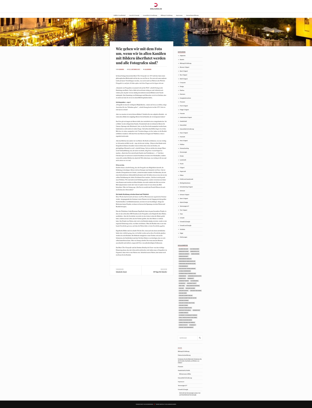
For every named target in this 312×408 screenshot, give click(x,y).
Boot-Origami (184, 71)
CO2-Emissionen (194, 248)
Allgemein (148, 69)
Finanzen (182, 102)
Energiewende (195, 253)
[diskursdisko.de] (156, 6)
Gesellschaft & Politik (184, 370)
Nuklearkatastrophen (193, 285)
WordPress (149, 404)
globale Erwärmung (185, 271)
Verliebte (182, 229)
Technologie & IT (184, 206)
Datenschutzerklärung (192, 15)
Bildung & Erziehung (166, 15)
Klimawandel (194, 280)
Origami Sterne (183, 305)
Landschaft (183, 160)
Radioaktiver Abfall (185, 310)
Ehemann (182, 94)
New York (182, 285)
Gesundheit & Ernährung (150, 15)
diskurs (121, 69)
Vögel (181, 233)
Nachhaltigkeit (191, 283)
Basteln (182, 59)
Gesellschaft (183, 121)
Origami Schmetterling (185, 295)
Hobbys (182, 144)
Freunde (182, 113)
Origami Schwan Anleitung (186, 302)
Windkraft (193, 324)
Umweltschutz (183, 324)
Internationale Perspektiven (187, 273)
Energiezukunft (183, 256)
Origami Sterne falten (185, 307)
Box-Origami (183, 75)
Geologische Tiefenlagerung (187, 268)
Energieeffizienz (183, 251)
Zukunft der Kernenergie (186, 327)
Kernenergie (183, 152)
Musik (181, 163)
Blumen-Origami (184, 67)
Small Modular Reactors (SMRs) (188, 317)
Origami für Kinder (195, 290)
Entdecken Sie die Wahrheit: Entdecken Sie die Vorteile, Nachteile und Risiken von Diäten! (190, 360)
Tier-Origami (183, 210)
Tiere (181, 214)
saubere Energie (183, 312)
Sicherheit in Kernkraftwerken (188, 315)
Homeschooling (184, 148)
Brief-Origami (184, 78)
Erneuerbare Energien (185, 258)
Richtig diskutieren (185, 183)
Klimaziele (182, 283)
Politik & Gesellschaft (119, 15)
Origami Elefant (183, 290)
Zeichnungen (183, 237)
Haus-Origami (184, 132)
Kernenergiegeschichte (194, 275)
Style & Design (184, 202)
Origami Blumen (190, 288)
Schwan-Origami (184, 194)
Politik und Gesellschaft (186, 179)
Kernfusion (182, 278)
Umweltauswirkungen (185, 319)
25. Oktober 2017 (134, 69)
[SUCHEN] (199, 337)
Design (182, 86)
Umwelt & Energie (134, 15)
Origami (182, 167)
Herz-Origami (184, 140)
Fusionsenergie (183, 266)
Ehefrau (182, 90)
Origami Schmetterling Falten (187, 297)
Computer (183, 82)
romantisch (196, 310)
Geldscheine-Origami (186, 117)
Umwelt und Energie (185, 225)
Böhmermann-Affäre (185, 374)
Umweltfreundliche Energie (187, 322)
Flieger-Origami (184, 109)
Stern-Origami (184, 198)
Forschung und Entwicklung (187, 263)
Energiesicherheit (184, 253)
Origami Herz (183, 293)
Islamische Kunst (121, 272)
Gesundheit (183, 125)
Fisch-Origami (184, 105)
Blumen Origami (183, 248)
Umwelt (182, 217)
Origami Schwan (183, 300)
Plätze (181, 175)
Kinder (182, 156)
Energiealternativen (185, 98)
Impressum (179, 15)
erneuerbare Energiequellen (187, 261)
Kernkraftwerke (184, 280)
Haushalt (182, 136)
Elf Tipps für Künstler (160, 272)
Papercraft (183, 171)
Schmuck (182, 190)
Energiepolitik (195, 251)
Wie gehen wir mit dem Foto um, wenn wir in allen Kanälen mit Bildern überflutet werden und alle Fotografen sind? (141, 55)
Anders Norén (172, 404)
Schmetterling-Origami (186, 187)
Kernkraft (191, 278)
